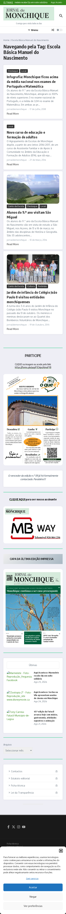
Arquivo (7, 744)
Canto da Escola (16, 206)
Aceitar (33, 887)
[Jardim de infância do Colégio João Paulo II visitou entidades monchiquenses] (33, 269)
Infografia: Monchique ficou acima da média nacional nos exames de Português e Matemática (32, 81)
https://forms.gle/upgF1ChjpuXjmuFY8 (33, 367)
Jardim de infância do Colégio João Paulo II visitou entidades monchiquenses (32, 297)
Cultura (31, 286)
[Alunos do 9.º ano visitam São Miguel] (33, 189)
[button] (61, 850)
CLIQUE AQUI (17, 499)
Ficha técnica (13, 843)
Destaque (13, 71)
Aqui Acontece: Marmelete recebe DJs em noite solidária (46, 675)
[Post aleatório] (52, 30)
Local (24, 71)
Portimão (42, 286)
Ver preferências (33, 906)
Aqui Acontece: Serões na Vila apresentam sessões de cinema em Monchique (46, 695)
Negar (33, 896)
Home (6, 40)
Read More (13, 113)
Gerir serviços (32, 878)
